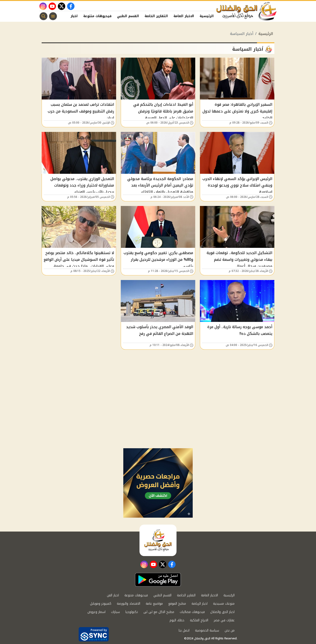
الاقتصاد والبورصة (128, 603)
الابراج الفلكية (199, 620)
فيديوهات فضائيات (192, 612)
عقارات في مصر (224, 620)
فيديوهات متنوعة (97, 16)
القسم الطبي (128, 16)
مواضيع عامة (154, 603)
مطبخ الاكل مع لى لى (158, 612)
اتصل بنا (184, 630)
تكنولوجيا (131, 612)
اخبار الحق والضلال (222, 612)
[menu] (53, 16)
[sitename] (158, 540)
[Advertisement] (158, 413)
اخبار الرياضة (200, 603)
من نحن (230, 630)
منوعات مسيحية (224, 603)
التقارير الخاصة (156, 16)
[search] (43, 16)
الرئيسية (207, 16)
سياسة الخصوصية (207, 630)
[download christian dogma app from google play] (158, 580)
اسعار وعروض (96, 612)
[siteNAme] (247, 11)
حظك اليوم (177, 620)
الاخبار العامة (183, 16)
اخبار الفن (70, 16)
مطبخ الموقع (177, 603)
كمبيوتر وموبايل (100, 603)
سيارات (115, 612)
